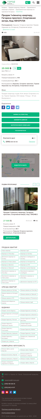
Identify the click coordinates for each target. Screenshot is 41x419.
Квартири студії (25, 250)
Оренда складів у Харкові (28, 358)
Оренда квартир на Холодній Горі (9, 294)
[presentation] (4, 48)
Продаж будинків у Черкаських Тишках (7, 324)
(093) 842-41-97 (9, 387)
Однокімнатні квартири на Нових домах (9, 277)
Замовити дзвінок (20, 120)
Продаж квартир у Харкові (17, 7)
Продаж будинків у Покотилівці (7, 329)
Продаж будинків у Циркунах (10, 333)
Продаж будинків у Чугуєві (28, 333)
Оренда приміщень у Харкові (10, 358)
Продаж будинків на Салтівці (28, 310)
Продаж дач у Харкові (8, 341)
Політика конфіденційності (11, 409)
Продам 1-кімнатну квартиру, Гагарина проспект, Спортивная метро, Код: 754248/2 (20, 213)
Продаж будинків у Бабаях (28, 329)
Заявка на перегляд (20, 114)
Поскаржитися (20, 130)
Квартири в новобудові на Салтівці (28, 257)
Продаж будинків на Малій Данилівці (28, 319)
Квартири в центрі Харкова (28, 268)
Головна (4, 7)
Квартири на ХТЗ (25, 265)
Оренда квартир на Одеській (28, 294)
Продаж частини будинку (8, 310)
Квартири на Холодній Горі (28, 261)
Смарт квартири (6, 250)
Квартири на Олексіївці (8, 253)
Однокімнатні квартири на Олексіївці (9, 272)
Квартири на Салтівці (26, 253)
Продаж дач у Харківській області (28, 337)
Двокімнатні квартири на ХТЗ (29, 281)
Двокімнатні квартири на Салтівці (8, 257)
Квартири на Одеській (8, 268)
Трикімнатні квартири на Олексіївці (27, 277)
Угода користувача (8, 413)
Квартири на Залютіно (8, 265)
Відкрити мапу (20, 165)
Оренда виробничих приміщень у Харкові (26, 354)
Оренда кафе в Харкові (27, 350)
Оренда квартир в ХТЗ (8, 298)
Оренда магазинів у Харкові (9, 355)
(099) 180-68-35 (9, 384)
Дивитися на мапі (9, 29)
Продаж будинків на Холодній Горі (10, 314)
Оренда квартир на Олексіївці (29, 290)
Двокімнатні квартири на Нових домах (8, 281)
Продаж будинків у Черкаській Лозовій (26, 324)
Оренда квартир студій (27, 302)
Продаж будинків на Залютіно (29, 314)
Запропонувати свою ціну (20, 125)
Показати (32, 141)
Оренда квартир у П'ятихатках (29, 298)
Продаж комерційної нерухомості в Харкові (8, 362)
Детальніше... (11, 238)
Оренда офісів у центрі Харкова (8, 349)
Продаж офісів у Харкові (27, 362)
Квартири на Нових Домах (9, 261)
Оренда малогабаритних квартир (8, 302)
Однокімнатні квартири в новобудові (27, 272)
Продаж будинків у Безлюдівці (7, 337)
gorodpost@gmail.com (11, 380)
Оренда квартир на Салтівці (9, 290)
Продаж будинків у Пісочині (9, 319)
